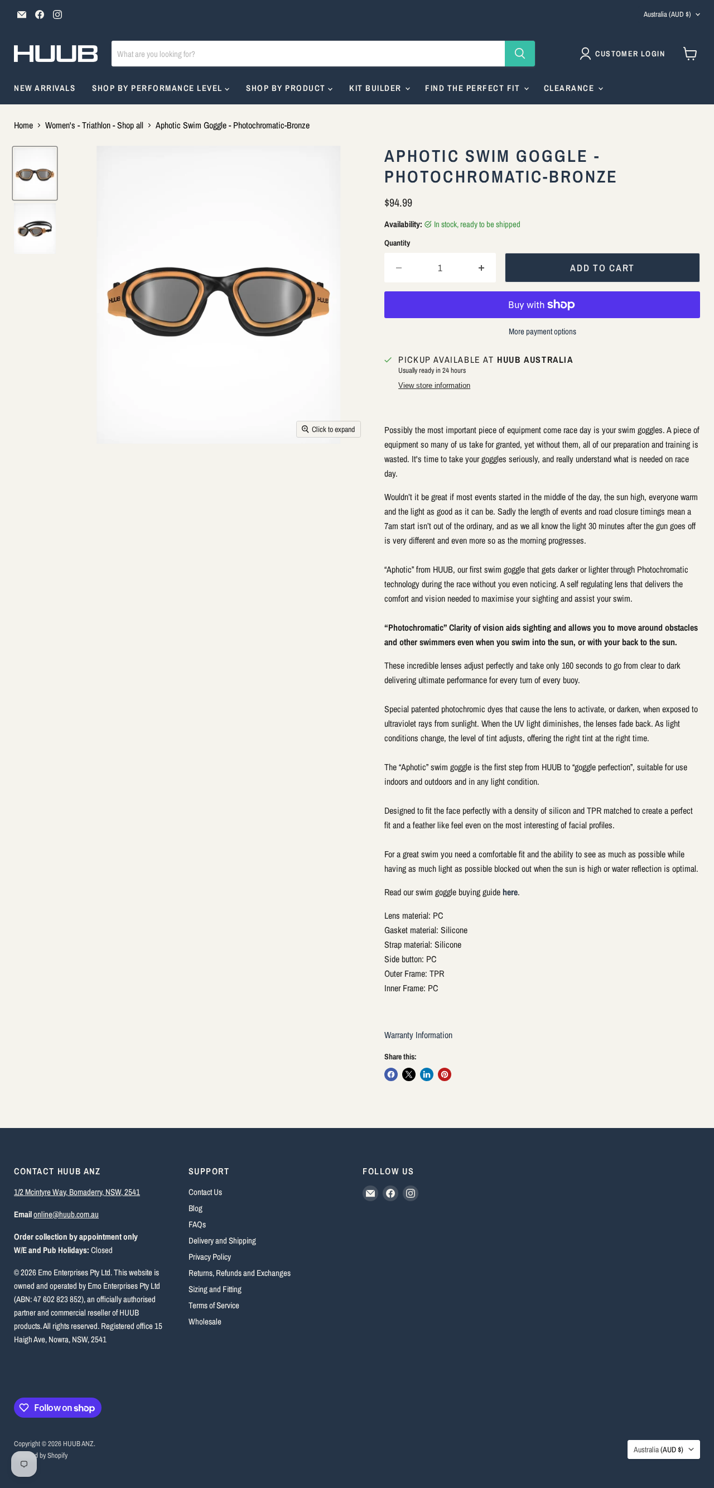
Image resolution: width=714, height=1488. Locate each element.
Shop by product (287, 88)
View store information (434, 386)
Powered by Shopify (40, 1455)
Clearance (570, 88)
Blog (195, 1208)
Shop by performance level (158, 88)
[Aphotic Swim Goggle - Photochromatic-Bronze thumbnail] (35, 173)
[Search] (520, 53)
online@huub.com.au (66, 1214)
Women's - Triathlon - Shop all (94, 125)
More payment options (542, 331)
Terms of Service (214, 1305)
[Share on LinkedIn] (426, 1074)
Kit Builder (376, 88)
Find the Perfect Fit (474, 88)
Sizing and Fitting (215, 1289)
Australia (667, 14)
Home (23, 125)
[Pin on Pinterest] (444, 1074)
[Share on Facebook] (391, 1074)
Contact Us (205, 1192)
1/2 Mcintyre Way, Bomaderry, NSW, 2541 (77, 1192)
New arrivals (44, 88)
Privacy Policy (210, 1257)
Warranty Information (418, 1035)
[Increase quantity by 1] (481, 268)
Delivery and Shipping (222, 1240)
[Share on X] (409, 1074)
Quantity (397, 242)
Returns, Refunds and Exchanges (240, 1273)
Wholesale (205, 1321)
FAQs (197, 1224)
